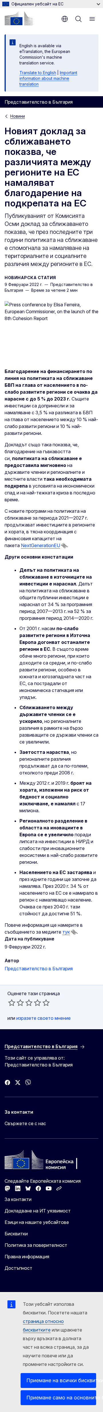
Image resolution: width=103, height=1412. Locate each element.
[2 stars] (16, 1002)
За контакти (18, 1199)
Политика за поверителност (36, 1245)
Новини (17, 116)
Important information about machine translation (48, 78)
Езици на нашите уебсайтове (37, 1222)
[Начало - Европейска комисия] (19, 18)
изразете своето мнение (43, 1018)
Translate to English (37, 72)
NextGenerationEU (40, 545)
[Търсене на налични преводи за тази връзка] (64, 546)
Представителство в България (39, 968)
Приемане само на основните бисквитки (61, 1398)
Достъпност (18, 1268)
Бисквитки (16, 1234)
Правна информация (27, 1256)
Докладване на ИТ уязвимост (38, 1211)
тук (66, 932)
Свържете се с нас (25, 1123)
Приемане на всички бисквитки (61, 1380)
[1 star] (11, 1002)
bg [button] (64, 19)
